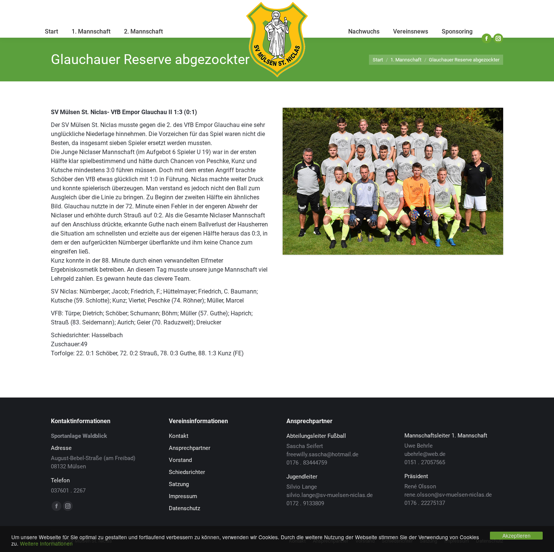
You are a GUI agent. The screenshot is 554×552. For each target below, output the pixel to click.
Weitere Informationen (46, 543)
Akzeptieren (516, 535)
